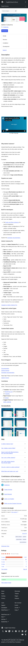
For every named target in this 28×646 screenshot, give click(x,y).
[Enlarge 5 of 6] (11, 429)
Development (6, 46)
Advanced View (5, 546)
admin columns (19, 536)
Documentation (5, 368)
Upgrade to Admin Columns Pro (9, 305)
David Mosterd (8, 494)
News (2, 593)
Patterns (17, 598)
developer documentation (13, 237)
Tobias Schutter (8, 489)
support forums (5, 377)
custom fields (19, 539)
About (2, 591)
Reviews (5, 39)
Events (16, 605)
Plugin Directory (5, 6)
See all (25, 569)
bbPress (4, 619)
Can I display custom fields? (8, 448)
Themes (17, 593)
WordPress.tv (5, 610)
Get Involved (18, 602)
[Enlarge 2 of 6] (24, 410)
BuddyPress (5, 621)
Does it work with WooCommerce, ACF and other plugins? (10, 452)
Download (4, 30)
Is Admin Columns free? (7, 444)
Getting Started (5, 370)
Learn (2, 602)
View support (14, 512)
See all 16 (24, 533)
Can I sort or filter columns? (8, 457)
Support (5, 50)
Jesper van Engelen (9, 498)
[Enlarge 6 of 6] (24, 429)
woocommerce (23, 542)
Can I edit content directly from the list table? (8, 462)
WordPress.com (6, 614)
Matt (3, 617)
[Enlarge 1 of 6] (11, 410)
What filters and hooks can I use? (9, 471)
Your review (4, 569)
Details (4, 36)
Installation (5, 43)
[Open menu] (26, 2)
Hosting (3, 596)
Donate (17, 607)
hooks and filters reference (12, 222)
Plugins (16, 596)
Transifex (7, 393)
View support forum (6, 582)
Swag (17, 610)
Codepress (5, 27)
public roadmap (7, 402)
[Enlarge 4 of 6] (24, 419)
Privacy (3, 598)
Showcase (17, 591)
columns (24, 536)
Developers (4, 607)
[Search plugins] (15, 11)
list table (24, 539)
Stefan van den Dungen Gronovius (12, 503)
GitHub (7, 398)
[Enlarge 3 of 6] (11, 419)
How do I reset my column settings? (10, 467)
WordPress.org (8, 391)
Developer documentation (7, 372)
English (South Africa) (10, 628)
